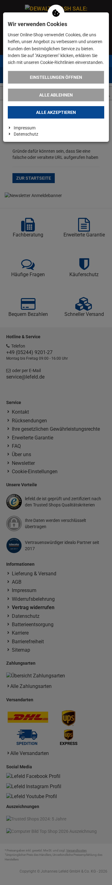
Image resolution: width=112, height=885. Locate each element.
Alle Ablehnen (56, 94)
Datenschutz (26, 134)
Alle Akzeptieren (56, 112)
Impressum (24, 127)
